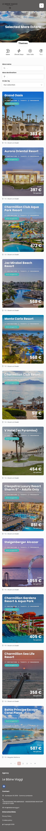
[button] (41, 5)
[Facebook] (4, 786)
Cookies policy (7, 820)
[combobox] (23, 76)
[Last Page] (35, 763)
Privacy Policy (6, 816)
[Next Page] (31, 763)
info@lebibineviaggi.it (11, 808)
